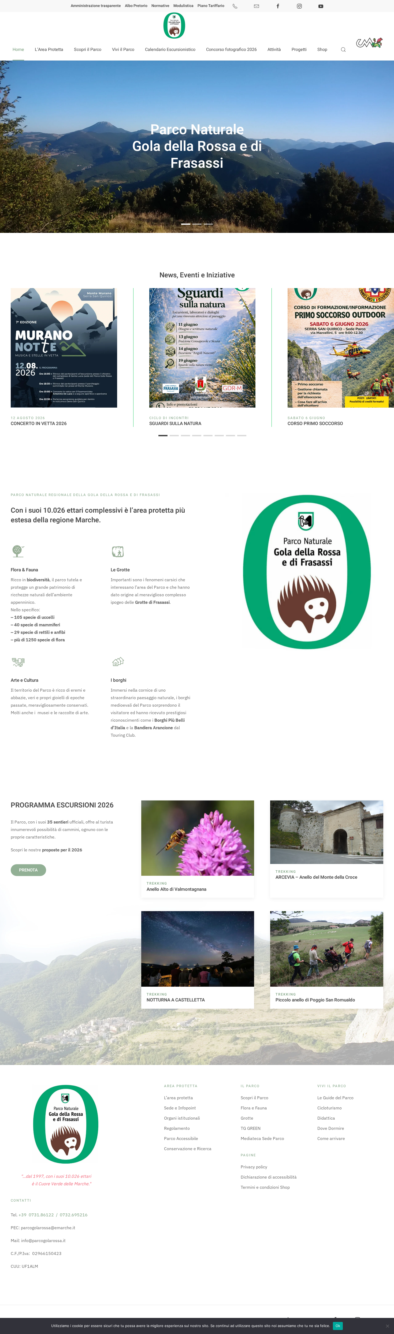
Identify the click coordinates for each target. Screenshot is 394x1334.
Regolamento (177, 1128)
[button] (343, 49)
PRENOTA (28, 870)
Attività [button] (274, 49)
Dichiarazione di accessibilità (269, 1177)
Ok (338, 1326)
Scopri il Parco (254, 1097)
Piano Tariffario (211, 6)
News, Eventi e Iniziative (197, 275)
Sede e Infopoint (180, 1108)
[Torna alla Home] (174, 25)
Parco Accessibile (181, 1138)
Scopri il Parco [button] (87, 49)
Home (18, 49)
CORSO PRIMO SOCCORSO (315, 423)
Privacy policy (254, 1166)
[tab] (163, 435)
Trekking (157, 883)
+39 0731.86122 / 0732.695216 (53, 1214)
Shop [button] (322, 49)
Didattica (326, 1118)
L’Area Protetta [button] (49, 49)
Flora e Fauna (254, 1108)
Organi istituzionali (182, 1118)
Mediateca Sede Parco (262, 1138)
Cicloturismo (329, 1108)
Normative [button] (160, 6)
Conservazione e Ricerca (187, 1148)
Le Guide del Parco (335, 1097)
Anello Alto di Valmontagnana (176, 889)
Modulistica (183, 6)
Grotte (247, 1118)
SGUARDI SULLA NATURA (175, 423)
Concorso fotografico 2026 (231, 49)
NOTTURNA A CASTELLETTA (176, 1000)
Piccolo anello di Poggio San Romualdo (315, 1000)
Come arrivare (331, 1138)
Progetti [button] (299, 49)
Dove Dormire (330, 1128)
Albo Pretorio (136, 6)
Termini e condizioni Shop (265, 1187)
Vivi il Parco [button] (123, 49)
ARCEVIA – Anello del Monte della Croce (316, 877)
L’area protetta (178, 1097)
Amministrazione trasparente (96, 6)
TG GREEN (251, 1128)
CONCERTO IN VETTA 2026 (39, 423)
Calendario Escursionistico (170, 49)
